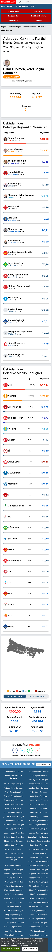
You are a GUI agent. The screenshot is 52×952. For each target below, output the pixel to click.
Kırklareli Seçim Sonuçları (13, 874)
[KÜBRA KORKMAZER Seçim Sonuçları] (5, 344)
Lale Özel (13, 217)
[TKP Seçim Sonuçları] (5, 517)
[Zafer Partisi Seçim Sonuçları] (5, 407)
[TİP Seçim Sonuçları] (5, 451)
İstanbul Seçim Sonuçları (13, 853)
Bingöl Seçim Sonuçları (38, 804)
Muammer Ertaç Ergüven (21, 195)
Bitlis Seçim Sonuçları (13, 808)
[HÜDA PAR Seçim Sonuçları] (5, 528)
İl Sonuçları (38, 11)
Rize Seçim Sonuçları (13, 906)
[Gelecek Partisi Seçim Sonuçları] (5, 506)
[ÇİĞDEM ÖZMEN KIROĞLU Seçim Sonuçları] (5, 253)
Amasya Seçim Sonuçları (13, 784)
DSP (10, 582)
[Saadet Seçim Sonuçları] (5, 440)
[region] (24, 945)
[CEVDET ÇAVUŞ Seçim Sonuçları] (5, 310)
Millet (11, 626)
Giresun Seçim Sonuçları (13, 841)
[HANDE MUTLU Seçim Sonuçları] (5, 242)
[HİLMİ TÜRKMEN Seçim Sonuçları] (5, 150)
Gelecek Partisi (16, 505)
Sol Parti (12, 538)
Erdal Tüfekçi (15, 297)
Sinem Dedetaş (16, 138)
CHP (10, 385)
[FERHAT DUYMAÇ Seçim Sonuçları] (5, 356)
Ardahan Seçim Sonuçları (38, 788)
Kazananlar (13, 20)
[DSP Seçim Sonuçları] (5, 583)
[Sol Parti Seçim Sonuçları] (5, 539)
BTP (10, 494)
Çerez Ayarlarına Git (30, 949)
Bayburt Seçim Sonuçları (38, 800)
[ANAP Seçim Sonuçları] (5, 604)
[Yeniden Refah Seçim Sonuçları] (5, 418)
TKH (10, 593)
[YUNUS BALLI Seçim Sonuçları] (5, 207)
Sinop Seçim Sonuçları (13, 915)
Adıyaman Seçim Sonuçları (38, 772)
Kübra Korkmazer (17, 343)
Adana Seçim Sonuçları (14, 772)
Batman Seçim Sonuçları (13, 800)
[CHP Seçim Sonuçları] (5, 385)
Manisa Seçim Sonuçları (38, 886)
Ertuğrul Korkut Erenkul (20, 331)
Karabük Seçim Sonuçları (38, 857)
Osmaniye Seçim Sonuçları (38, 902)
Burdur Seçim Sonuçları (13, 812)
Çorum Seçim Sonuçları (13, 821)
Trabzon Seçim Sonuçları (13, 927)
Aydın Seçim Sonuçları (38, 792)
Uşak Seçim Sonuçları (13, 931)
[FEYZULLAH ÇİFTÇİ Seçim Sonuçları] (5, 264)
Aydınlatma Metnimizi (9, 945)
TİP (9, 450)
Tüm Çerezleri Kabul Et (10, 949)
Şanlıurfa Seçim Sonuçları (14, 919)
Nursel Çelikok (15, 172)
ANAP (11, 604)
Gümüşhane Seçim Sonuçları (38, 841)
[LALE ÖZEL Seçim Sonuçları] (5, 219)
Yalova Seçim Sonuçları (13, 935)
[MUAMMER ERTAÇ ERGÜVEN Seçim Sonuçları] (5, 196)
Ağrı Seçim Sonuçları (38, 776)
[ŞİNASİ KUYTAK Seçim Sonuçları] (5, 230)
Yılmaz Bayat (14, 183)
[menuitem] (23, 652)
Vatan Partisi (14, 560)
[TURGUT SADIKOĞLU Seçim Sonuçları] (5, 162)
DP (9, 571)
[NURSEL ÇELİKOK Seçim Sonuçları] (5, 173)
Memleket (13, 483)
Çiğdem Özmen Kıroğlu (20, 252)
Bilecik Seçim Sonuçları (14, 804)
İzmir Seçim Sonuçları (38, 853)
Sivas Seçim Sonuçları (38, 915)
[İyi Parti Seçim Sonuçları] (5, 429)
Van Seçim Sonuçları (38, 931)
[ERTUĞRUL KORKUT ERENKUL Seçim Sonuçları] (5, 333)
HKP (10, 615)
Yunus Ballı (13, 206)
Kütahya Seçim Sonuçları (38, 882)
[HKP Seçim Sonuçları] (5, 615)
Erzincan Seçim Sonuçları (14, 833)
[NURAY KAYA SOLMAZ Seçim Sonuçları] (5, 276)
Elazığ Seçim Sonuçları (38, 829)
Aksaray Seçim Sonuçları (38, 780)
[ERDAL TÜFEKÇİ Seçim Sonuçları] (5, 299)
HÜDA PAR (13, 527)
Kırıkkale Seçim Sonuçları (38, 870)
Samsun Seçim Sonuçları (13, 910)
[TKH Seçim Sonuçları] (5, 594)
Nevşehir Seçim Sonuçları (14, 898)
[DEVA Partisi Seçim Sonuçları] (5, 473)
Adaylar (38, 20)
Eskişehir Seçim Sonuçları (14, 837)
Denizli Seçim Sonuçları (38, 821)
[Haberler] (8, 3)
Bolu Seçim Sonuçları (38, 808)
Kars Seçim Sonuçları (13, 865)
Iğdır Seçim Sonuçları (13, 849)
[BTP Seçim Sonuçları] (5, 495)
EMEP (11, 549)
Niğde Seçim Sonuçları (38, 898)
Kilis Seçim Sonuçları (14, 878)
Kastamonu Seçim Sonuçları (38, 865)
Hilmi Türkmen (15, 149)
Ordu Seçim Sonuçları (13, 902)
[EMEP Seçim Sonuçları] (5, 550)
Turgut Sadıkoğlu (17, 160)
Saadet (11, 439)
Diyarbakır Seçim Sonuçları (13, 825)
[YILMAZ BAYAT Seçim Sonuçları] (5, 185)
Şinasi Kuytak (15, 229)
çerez (41, 939)
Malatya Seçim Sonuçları (13, 886)
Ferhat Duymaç (16, 354)
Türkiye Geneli (13, 11)
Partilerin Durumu (38, 16)
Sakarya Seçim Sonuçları (38, 906)
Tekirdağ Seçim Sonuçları (14, 923)
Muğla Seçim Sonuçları (14, 894)
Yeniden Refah (15, 418)
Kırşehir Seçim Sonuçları (38, 874)
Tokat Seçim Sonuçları (38, 923)
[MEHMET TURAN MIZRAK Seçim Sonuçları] (5, 287)
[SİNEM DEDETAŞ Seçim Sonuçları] (5, 139)
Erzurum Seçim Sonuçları (38, 833)
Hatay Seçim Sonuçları (38, 845)
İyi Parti (12, 429)
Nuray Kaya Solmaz (18, 274)
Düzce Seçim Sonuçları (38, 825)
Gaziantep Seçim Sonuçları (38, 837)
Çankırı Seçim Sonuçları (38, 816)
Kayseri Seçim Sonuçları (13, 870)
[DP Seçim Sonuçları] (5, 572)
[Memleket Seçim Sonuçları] (5, 484)
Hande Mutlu (14, 240)
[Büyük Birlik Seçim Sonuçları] (5, 462)
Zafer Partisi (14, 407)
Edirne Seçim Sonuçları (14, 829)
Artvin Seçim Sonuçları (13, 792)
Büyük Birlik (14, 461)
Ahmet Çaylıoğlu (16, 320)
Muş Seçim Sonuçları (38, 894)
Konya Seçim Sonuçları (14, 882)
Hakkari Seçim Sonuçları (13, 845)
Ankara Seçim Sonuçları (38, 784)
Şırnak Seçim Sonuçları (38, 919)
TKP (10, 516)
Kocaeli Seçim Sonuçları (38, 878)
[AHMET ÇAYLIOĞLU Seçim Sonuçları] (5, 321)
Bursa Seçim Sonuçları (38, 812)
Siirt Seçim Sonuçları (38, 910)
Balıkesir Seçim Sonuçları (13, 796)
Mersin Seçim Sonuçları (38, 890)
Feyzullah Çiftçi (16, 263)
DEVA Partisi (14, 472)
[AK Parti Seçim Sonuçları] (5, 396)
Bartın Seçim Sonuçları (38, 796)
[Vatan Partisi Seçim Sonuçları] (5, 561)
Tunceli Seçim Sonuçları (38, 927)
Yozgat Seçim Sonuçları (38, 935)
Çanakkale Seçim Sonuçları (13, 816)
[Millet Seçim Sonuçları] (5, 626)
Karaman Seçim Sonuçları (38, 861)
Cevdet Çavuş (15, 309)
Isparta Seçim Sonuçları (38, 849)
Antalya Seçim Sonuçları (13, 788)
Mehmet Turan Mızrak (19, 286)
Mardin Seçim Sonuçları (13, 890)
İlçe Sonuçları (13, 16)
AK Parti (12, 396)
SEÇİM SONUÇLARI (23, 2)
